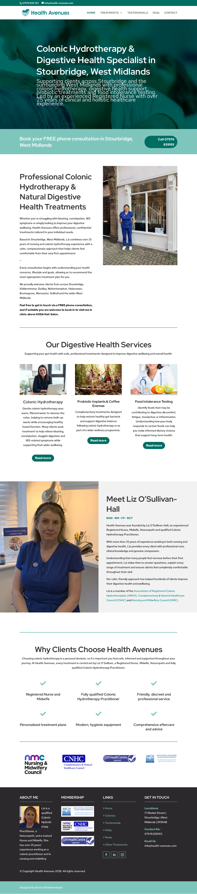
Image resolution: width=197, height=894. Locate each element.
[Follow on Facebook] (106, 855)
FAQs (156, 12)
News (108, 837)
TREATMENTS (109, 12)
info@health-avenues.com (160, 845)
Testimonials (113, 823)
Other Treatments (116, 844)
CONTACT (170, 12)
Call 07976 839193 (166, 142)
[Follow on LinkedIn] (114, 855)
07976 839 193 (30, 3)
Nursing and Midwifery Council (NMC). (155, 600)
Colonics (110, 815)
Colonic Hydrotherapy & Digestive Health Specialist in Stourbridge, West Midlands (96, 60)
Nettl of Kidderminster (49, 887)
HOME (91, 12)
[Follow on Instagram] (122, 855)
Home (108, 808)
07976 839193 (153, 834)
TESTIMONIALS (137, 12)
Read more (43, 458)
